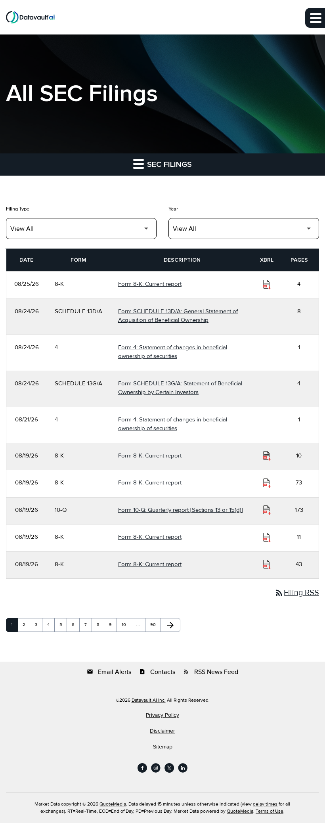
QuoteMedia (112, 804)
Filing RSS (296, 592)
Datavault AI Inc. (149, 700)
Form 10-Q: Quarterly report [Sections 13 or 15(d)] (180, 509)
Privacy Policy (162, 715)
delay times (265, 804)
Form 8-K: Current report (150, 283)
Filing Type (17, 209)
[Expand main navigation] (315, 18)
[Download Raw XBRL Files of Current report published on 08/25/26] (266, 284)
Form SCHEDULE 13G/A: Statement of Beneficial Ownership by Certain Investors (180, 388)
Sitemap (162, 747)
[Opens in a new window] (142, 768)
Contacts (157, 672)
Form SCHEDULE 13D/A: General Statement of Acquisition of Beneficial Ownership (178, 316)
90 (154, 624)
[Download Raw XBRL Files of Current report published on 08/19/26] (266, 456)
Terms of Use (269, 811)
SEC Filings (168, 164)
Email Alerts (109, 672)
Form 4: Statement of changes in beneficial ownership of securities (172, 352)
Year (173, 209)
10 (126, 624)
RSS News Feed (210, 672)
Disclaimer (162, 731)
